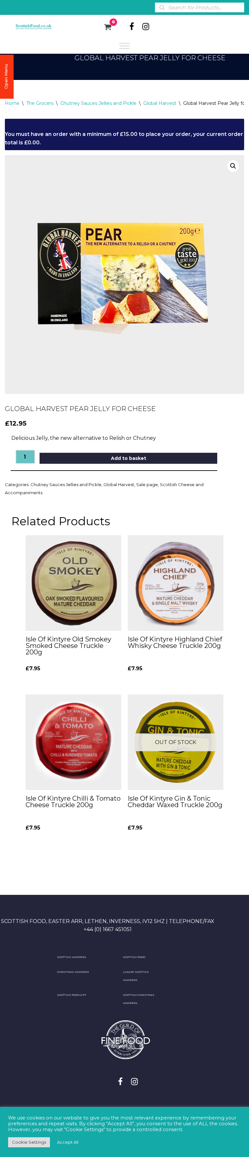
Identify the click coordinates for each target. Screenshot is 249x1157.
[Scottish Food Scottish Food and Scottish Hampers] (29, 27)
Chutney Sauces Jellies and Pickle (98, 103)
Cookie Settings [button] (29, 1142)
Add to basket (128, 458)
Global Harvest (159, 103)
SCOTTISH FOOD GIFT (71, 994)
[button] (233, 166)
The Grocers (39, 103)
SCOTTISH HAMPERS (71, 957)
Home (12, 103)
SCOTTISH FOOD (134, 957)
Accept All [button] (67, 1142)
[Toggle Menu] (124, 46)
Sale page (147, 484)
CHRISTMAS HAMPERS (73, 971)
